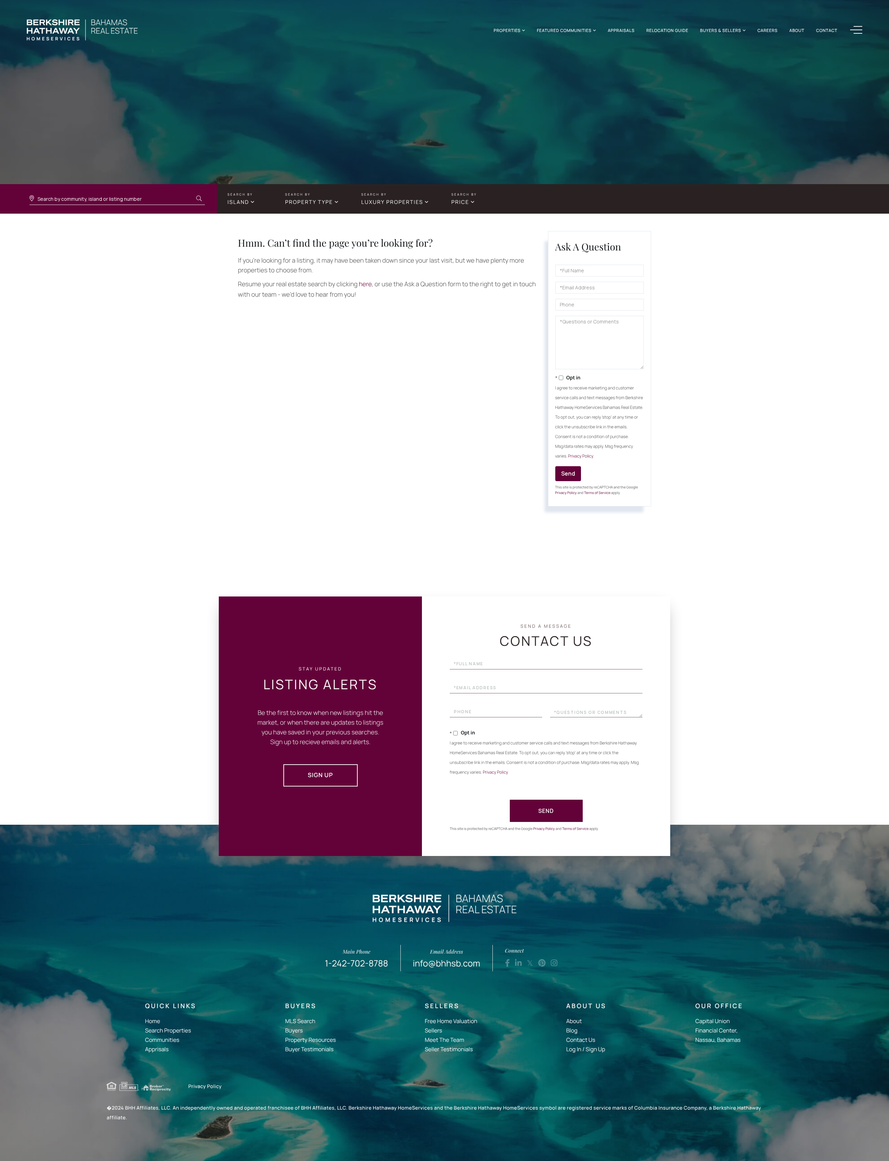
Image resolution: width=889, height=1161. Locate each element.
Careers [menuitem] (767, 30)
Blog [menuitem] (571, 1030)
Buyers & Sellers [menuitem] (720, 30)
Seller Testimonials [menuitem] (449, 1049)
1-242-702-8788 (356, 958)
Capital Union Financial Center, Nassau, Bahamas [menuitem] (717, 1030)
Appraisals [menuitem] (621, 30)
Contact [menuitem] (826, 30)
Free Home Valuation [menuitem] (451, 1021)
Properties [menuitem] (507, 30)
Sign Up (320, 775)
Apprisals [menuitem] (157, 1049)
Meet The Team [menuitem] (444, 1040)
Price (460, 202)
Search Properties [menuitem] (168, 1030)
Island (238, 202)
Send (568, 473)
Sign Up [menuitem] (595, 1049)
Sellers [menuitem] (433, 1030)
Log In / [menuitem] (575, 1049)
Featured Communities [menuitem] (564, 30)
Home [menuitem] (152, 1021)
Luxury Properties (392, 202)
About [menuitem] (796, 30)
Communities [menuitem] (162, 1040)
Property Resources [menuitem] (310, 1040)
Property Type (309, 202)
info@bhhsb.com (446, 958)
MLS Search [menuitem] (300, 1021)
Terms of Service (597, 492)
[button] (199, 199)
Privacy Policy (580, 456)
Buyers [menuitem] (294, 1030)
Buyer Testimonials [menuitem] (309, 1049)
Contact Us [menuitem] (580, 1040)
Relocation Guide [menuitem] (667, 30)
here (365, 284)
